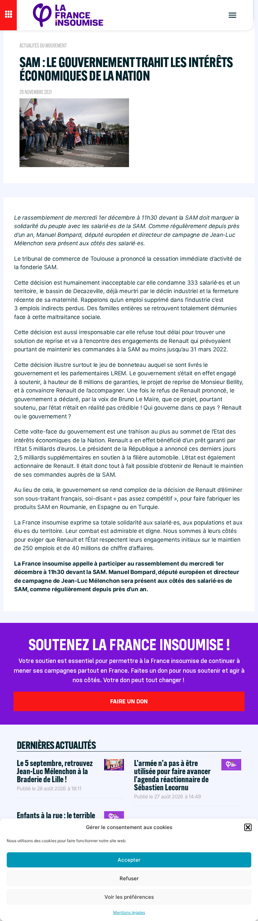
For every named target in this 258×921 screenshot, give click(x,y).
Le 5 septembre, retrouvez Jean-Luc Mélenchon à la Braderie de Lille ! (55, 771)
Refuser (129, 878)
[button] (248, 827)
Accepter (129, 860)
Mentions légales (129, 912)
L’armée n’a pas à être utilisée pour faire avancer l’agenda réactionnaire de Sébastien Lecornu (172, 775)
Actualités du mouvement (43, 45)
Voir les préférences (129, 897)
